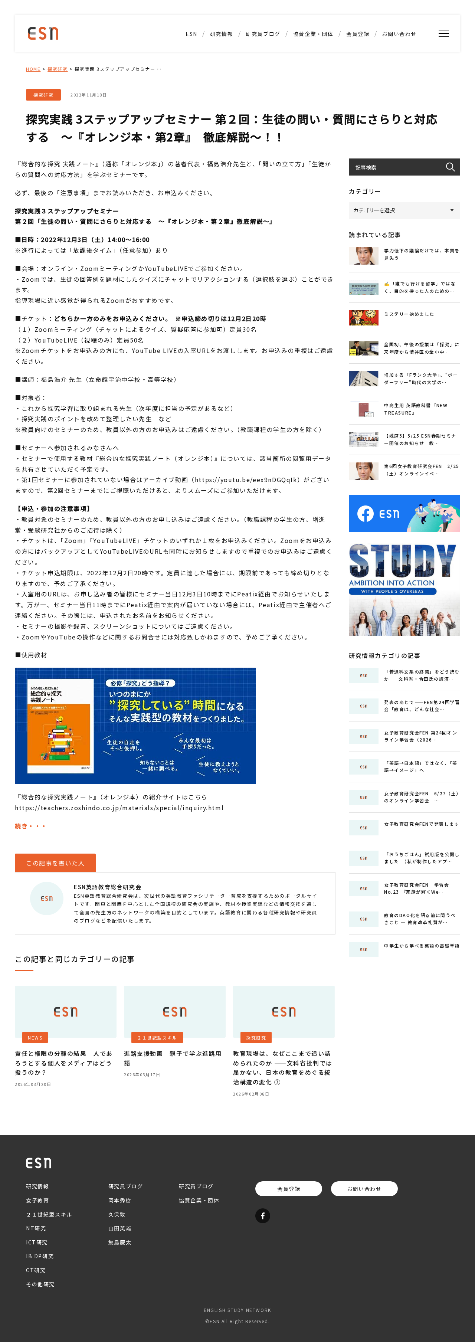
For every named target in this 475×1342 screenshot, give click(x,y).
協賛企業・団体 (313, 33)
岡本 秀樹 (262, 101)
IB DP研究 (221, 75)
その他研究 (221, 114)
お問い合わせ (399, 33)
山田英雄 (263, 88)
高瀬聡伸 (263, 62)
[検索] (453, 167)
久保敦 (263, 49)
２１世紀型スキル (222, 101)
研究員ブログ (263, 33)
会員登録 (357, 33)
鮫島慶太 (263, 75)
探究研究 (58, 69)
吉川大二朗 (263, 114)
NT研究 (222, 49)
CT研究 (221, 88)
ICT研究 (221, 62)
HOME (33, 69)
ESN (191, 33)
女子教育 (37, 1200)
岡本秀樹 (119, 1200)
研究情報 (221, 33)
